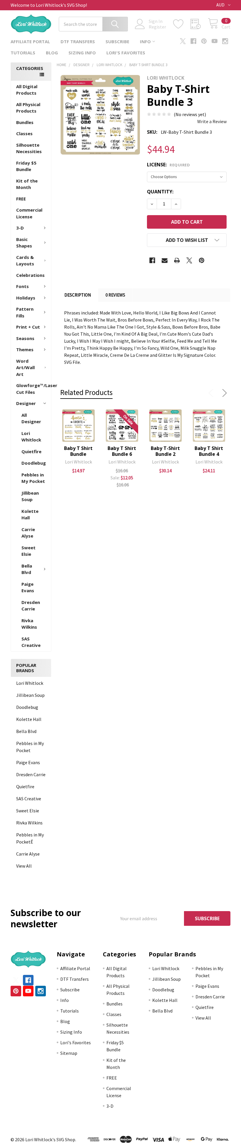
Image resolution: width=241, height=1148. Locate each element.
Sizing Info (82, 53)
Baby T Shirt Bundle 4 (209, 451)
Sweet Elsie (28, 551)
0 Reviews (115, 295)
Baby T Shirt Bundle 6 (122, 451)
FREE (21, 199)
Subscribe (117, 41)
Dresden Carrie (30, 605)
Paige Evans (27, 587)
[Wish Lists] (181, 24)
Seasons (25, 338)
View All (24, 866)
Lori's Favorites (125, 53)
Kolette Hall (30, 514)
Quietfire (31, 451)
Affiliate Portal (30, 41)
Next (223, 393)
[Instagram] (225, 41)
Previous (212, 393)
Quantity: (160, 191)
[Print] (177, 260)
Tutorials (23, 53)
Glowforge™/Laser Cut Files (33, 388)
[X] (183, 41)
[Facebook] (193, 41)
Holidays (25, 298)
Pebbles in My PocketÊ (30, 838)
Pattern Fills (25, 312)
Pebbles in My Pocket (33, 478)
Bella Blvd (26, 569)
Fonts (22, 286)
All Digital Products (26, 89)
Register (157, 26)
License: (168, 164)
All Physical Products (28, 107)
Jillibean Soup (30, 496)
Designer (26, 403)
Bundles (25, 122)
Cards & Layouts (25, 260)
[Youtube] (214, 41)
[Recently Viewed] (199, 24)
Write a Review (212, 121)
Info (145, 41)
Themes (25, 349)
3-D (20, 228)
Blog (52, 53)
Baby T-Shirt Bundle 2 (165, 451)
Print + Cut (28, 327)
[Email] (164, 260)
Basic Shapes (24, 242)
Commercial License (29, 213)
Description (77, 295)
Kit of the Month (27, 184)
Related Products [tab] (86, 392)
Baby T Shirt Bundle (78, 451)
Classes (24, 133)
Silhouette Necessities (29, 148)
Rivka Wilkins (29, 623)
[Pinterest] (204, 41)
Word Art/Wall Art (25, 367)
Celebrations (30, 275)
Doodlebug (33, 463)
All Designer (31, 418)
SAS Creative (31, 642)
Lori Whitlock (31, 436)
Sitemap (68, 1053)
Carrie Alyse (28, 532)
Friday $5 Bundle (26, 166)
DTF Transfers (78, 41)
